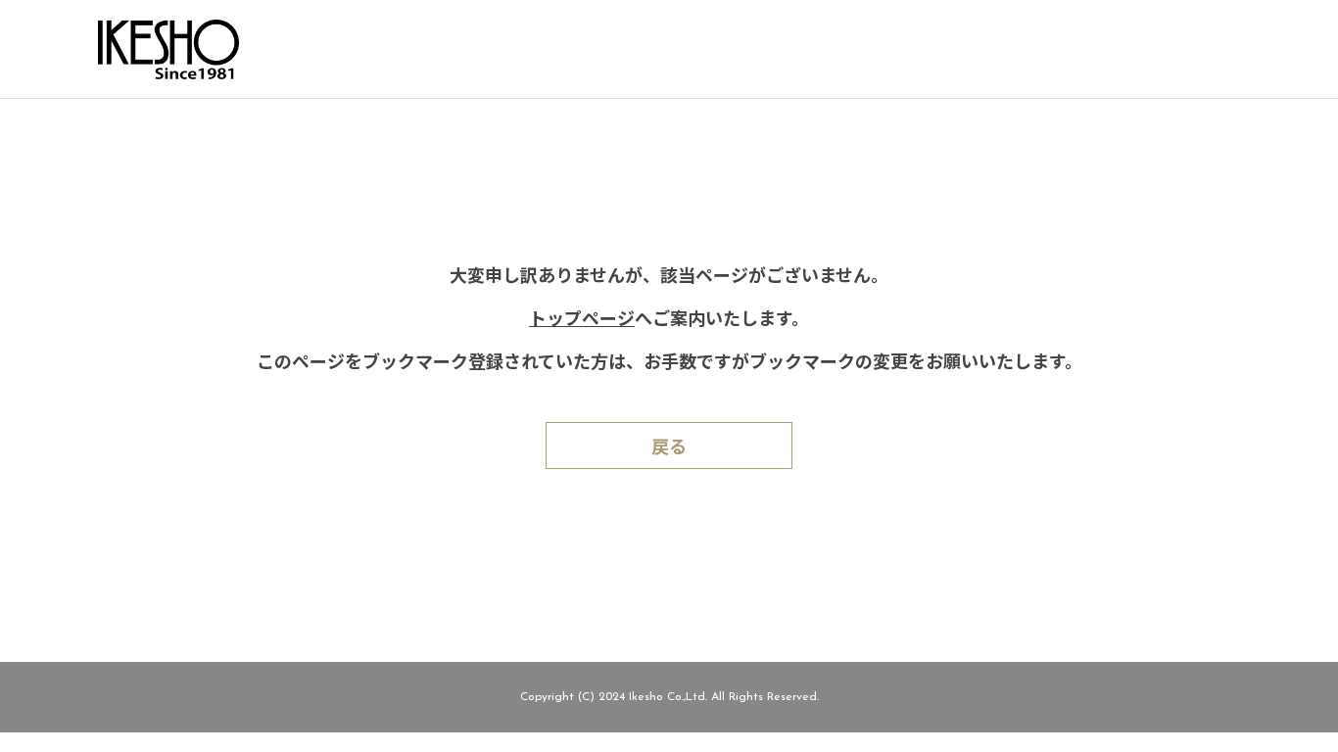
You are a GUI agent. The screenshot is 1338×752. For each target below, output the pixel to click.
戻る (669, 449)
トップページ (582, 321)
